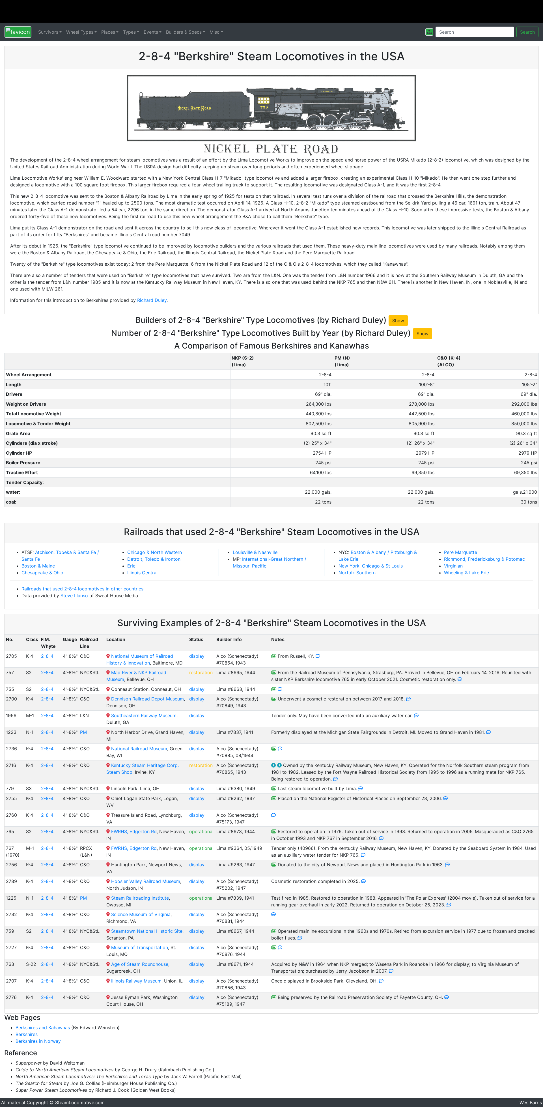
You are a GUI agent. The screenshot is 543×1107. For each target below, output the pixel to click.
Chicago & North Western (154, 552)
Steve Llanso (74, 595)
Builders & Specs (184, 32)
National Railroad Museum (139, 748)
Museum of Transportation (139, 947)
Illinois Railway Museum (136, 981)
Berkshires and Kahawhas (43, 1027)
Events (151, 32)
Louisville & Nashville (255, 552)
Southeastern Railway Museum (143, 715)
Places (108, 32)
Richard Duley (152, 300)
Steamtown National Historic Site (146, 931)
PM (83, 732)
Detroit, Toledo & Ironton (153, 559)
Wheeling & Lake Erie (466, 572)
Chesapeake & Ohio (42, 572)
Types (129, 32)
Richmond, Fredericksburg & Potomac (484, 559)
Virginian (453, 566)
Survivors (48, 32)
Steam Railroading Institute (140, 898)
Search (527, 32)
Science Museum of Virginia (141, 914)
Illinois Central (142, 572)
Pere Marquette (460, 552)
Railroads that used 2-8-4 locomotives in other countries (82, 589)
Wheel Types (79, 32)
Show (398, 320)
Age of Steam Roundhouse (139, 964)
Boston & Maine (38, 566)
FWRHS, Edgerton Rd (134, 831)
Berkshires (27, 1034)
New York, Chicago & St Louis (371, 566)
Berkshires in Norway (38, 1041)
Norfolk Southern (357, 572)
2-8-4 (47, 656)
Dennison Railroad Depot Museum (147, 699)
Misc (214, 32)
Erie (131, 566)
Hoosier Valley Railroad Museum (145, 881)
